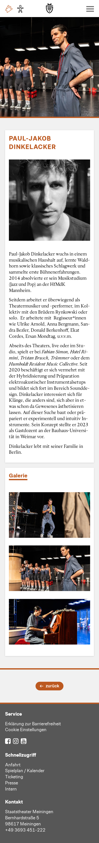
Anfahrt (13, 764)
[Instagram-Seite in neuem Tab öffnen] (16, 740)
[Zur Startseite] (49, 8)
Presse (11, 782)
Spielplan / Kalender (24, 770)
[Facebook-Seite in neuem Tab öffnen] (8, 740)
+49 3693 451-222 (25, 829)
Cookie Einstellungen (25, 729)
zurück (52, 685)
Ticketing (14, 776)
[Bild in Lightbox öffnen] (49, 515)
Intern (11, 788)
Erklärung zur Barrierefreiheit (33, 723)
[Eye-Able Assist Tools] (21, 9)
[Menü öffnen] (89, 8)
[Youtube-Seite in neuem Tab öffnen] (23, 740)
